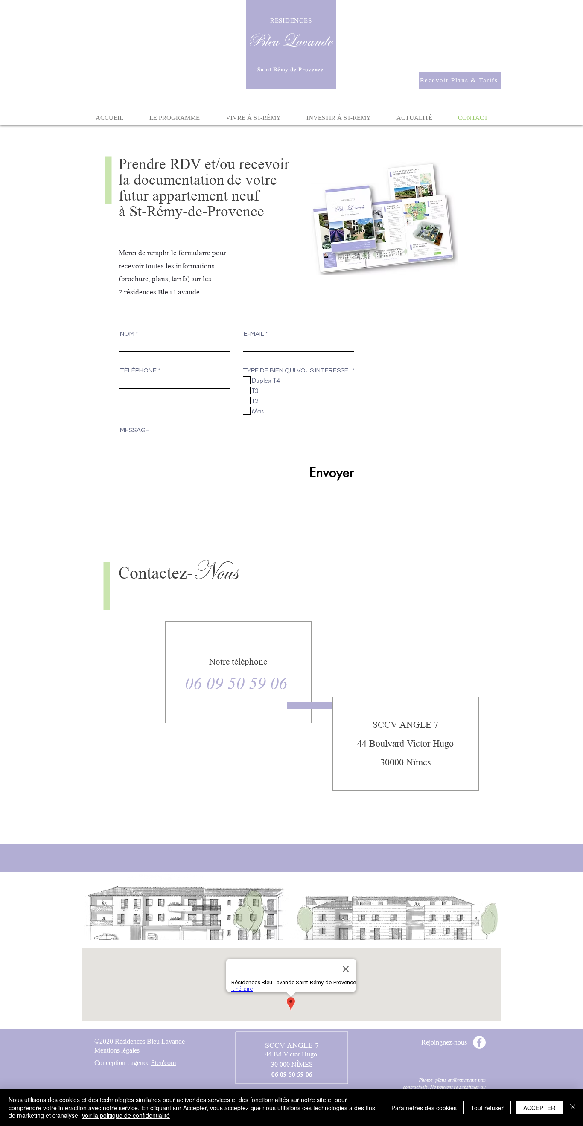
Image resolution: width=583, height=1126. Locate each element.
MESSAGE (134, 430)
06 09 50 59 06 (236, 683)
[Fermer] (573, 1107)
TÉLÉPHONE (138, 370)
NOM (127, 334)
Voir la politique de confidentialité (126, 1115)
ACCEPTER (539, 1107)
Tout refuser (487, 1107)
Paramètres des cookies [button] (424, 1107)
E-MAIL (254, 334)
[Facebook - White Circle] (479, 1042)
